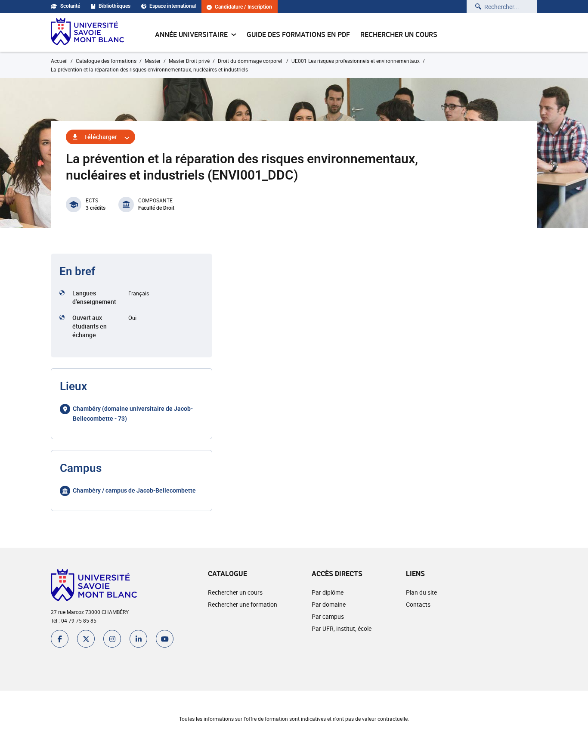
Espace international (172, 6)
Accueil (59, 60)
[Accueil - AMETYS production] (87, 32)
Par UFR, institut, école (341, 628)
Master (153, 60)
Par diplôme (328, 592)
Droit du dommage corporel (250, 60)
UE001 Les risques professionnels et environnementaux (355, 60)
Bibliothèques (114, 6)
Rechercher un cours (398, 34)
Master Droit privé (189, 60)
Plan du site (421, 592)
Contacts (418, 604)
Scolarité (70, 6)
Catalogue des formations (106, 60)
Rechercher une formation (242, 604)
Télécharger (100, 137)
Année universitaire (191, 34)
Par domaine (329, 604)
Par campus (328, 616)
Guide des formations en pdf (298, 34)
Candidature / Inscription (243, 7)
